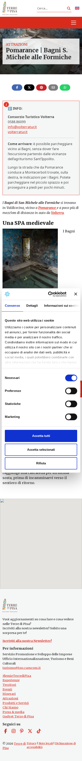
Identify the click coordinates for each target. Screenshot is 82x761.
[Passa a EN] (77, 8)
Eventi (7, 689)
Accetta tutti (41, 436)
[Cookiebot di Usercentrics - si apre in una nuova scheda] (49, 294)
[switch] (71, 391)
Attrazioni (17, 44)
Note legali (46, 743)
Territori (9, 685)
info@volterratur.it (22, 127)
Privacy (31, 743)
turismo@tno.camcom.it (22, 668)
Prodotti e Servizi (16, 703)
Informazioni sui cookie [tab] (61, 305)
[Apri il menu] (73, 22)
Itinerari (9, 694)
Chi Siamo (10, 707)
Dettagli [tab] (32, 305)
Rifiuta (41, 463)
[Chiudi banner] (75, 294)
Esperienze (11, 680)
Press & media (13, 712)
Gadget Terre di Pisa (18, 716)
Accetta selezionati (41, 449)
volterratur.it (18, 132)
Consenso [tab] (12, 305)
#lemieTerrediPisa (17, 676)
